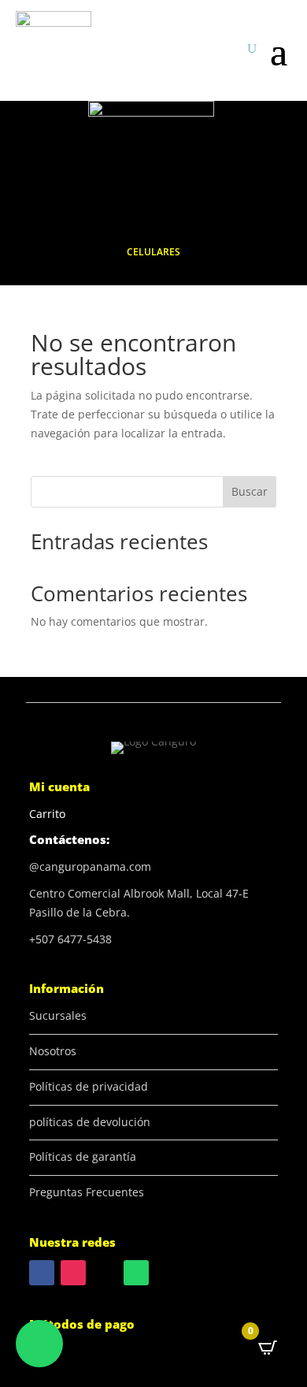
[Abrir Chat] (39, 1343)
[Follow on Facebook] (41, 1272)
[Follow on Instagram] (73, 1272)
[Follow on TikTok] (104, 1272)
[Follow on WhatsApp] (136, 1272)
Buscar (249, 491)
